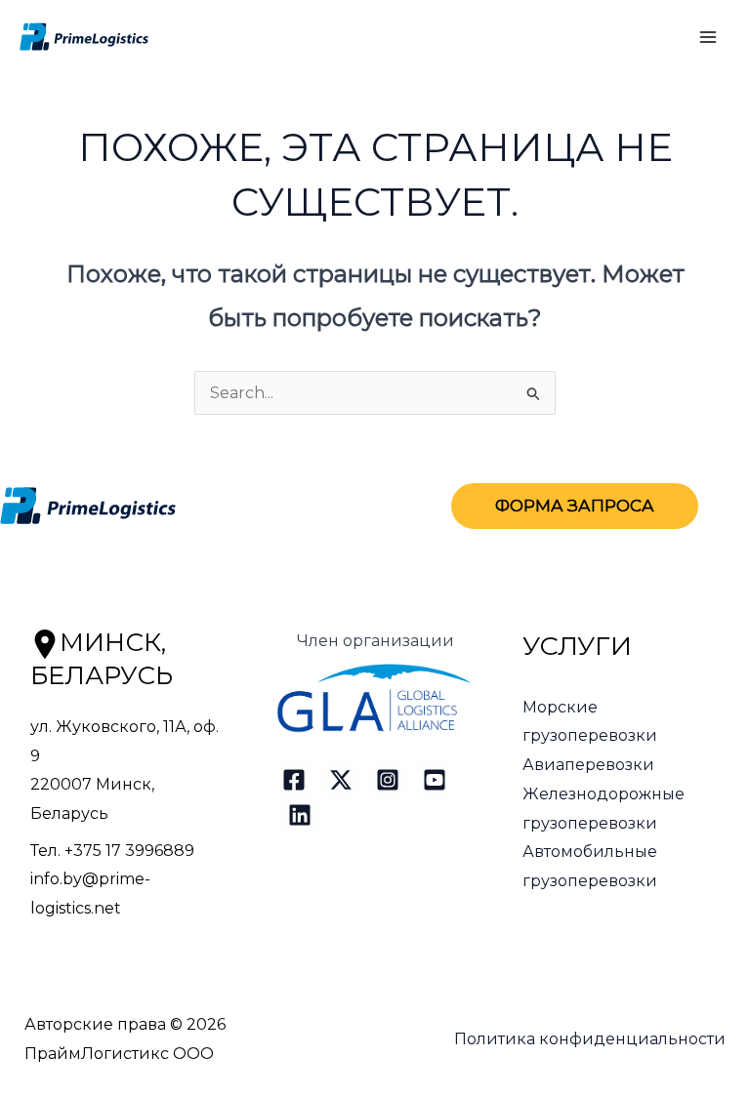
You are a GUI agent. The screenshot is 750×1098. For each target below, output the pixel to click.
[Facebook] (294, 779)
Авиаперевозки (588, 764)
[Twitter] (340, 779)
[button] (574, 506)
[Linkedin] (299, 815)
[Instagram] (387, 779)
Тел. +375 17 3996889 (112, 850)
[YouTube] (434, 779)
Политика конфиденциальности (590, 1039)
